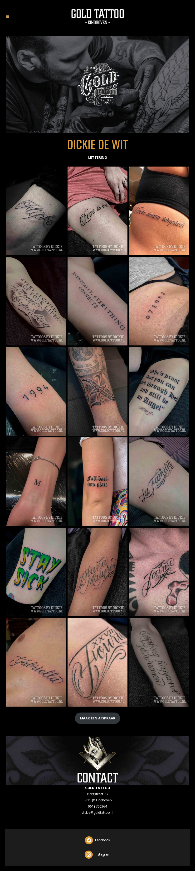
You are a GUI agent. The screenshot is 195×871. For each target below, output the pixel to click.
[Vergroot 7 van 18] (59, 353)
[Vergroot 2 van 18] (121, 172)
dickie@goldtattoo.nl (97, 812)
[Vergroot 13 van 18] (59, 533)
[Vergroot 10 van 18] (59, 443)
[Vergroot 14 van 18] (121, 533)
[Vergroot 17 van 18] (121, 624)
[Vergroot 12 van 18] (182, 443)
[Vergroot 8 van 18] (121, 353)
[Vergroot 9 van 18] (182, 353)
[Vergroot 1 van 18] (59, 172)
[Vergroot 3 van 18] (182, 172)
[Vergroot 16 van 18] (59, 624)
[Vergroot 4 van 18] (59, 263)
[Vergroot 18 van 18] (182, 624)
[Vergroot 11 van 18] (121, 443)
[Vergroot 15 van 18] (182, 533)
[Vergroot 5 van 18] (121, 263)
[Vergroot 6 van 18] (182, 263)
